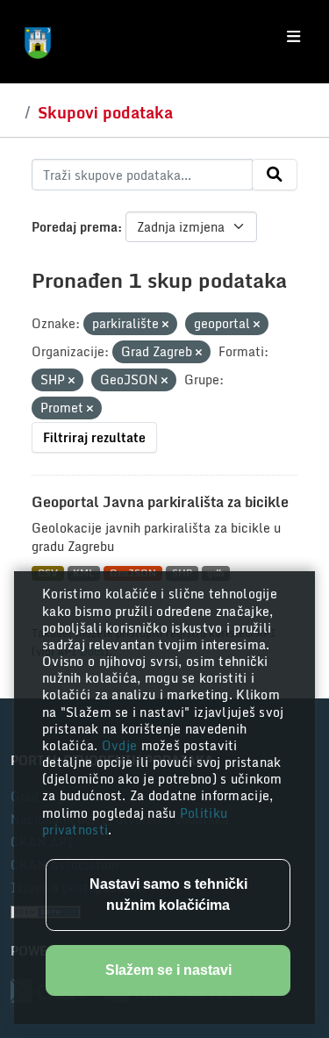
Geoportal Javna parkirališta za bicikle (160, 501)
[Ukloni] (165, 325)
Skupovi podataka (105, 112)
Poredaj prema (75, 227)
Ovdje (121, 745)
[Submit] (274, 174)
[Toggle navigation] (293, 37)
